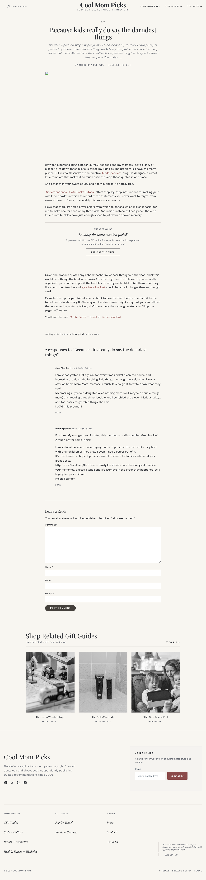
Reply (58, 412)
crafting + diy (52, 334)
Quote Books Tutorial (83, 317)
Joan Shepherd (63, 368)
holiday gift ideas (78, 334)
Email (49, 580)
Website (49, 593)
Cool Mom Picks (103, 4)
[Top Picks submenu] (201, 6)
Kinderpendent (112, 173)
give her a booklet (93, 287)
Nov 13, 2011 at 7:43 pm (82, 368)
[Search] (8, 6)
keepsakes (94, 334)
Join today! (177, 776)
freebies (64, 334)
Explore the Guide (105, 253)
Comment (51, 524)
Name (49, 567)
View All (173, 642)
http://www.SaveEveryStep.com (75, 465)
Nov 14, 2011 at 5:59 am (81, 428)
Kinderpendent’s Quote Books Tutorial (70, 192)
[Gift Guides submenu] (181, 6)
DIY (103, 22)
